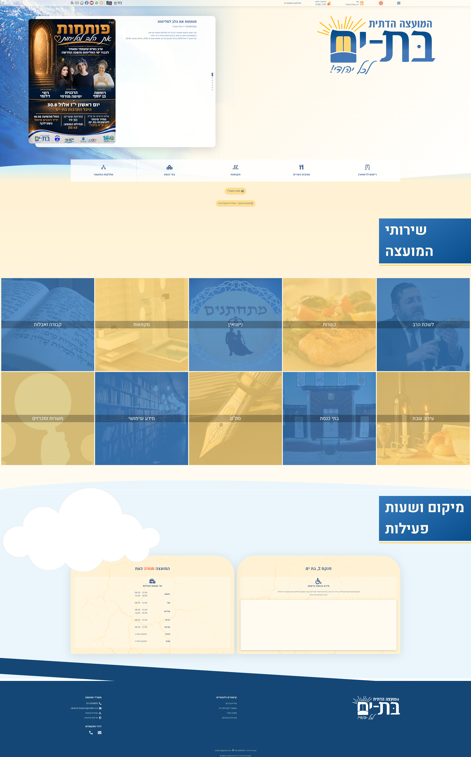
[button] (212, 74)
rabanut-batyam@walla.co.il (84, 708)
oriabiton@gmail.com (223, 750)
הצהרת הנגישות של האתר (318, 595)
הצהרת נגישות (91, 713)
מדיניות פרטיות (91, 717)
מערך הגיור (232, 713)
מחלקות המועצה (293, 3)
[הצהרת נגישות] (72, 3)
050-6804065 (240, 750)
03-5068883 (92, 703)
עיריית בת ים (231, 703)
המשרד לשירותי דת (228, 708)
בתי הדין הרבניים (229, 717)
